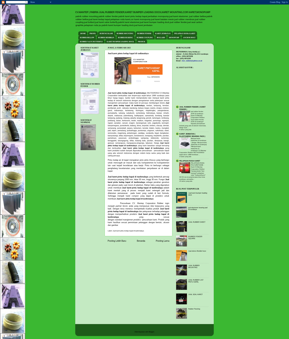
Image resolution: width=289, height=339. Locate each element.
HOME (83, 33)
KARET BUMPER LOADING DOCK (120, 41)
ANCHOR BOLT (189, 37)
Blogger (151, 332)
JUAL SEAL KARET (195, 294)
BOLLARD (161, 37)
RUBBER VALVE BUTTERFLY (91, 41)
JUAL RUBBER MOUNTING (194, 266)
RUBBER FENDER (144, 33)
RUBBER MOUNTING (125, 33)
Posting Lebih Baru (117, 241)
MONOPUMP (174, 37)
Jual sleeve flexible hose (197, 251)
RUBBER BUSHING (125, 37)
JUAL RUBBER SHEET (196, 222)
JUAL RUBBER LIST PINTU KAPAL (196, 281)
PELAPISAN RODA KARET (184, 33)
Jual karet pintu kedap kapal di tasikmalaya (128, 231)
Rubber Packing (194, 309)
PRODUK (141, 41)
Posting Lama (162, 241)
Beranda (141, 241)
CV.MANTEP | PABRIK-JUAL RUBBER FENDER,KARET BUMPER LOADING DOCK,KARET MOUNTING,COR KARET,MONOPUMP (142, 12)
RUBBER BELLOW (87, 37)
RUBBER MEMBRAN (106, 37)
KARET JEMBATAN (163, 33)
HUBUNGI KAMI (106, 33)
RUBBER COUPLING (145, 37)
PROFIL (93, 33)
